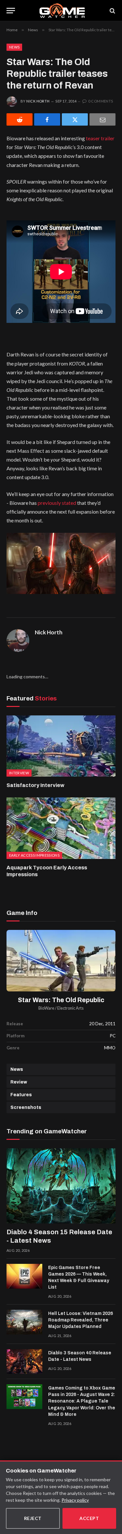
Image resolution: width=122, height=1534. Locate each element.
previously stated (57, 503)
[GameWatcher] (62, 10)
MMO (109, 1047)
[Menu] (11, 10)
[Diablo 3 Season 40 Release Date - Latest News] (24, 1361)
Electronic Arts (70, 1008)
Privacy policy (75, 1500)
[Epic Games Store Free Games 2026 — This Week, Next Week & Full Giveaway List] (24, 1276)
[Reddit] (20, 119)
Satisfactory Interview (35, 785)
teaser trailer (100, 138)
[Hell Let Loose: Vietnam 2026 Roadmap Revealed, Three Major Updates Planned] (24, 1322)
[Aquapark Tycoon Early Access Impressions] (61, 828)
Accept (89, 1518)
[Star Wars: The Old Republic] (61, 960)
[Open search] (111, 10)
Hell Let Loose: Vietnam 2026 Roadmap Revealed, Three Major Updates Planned (80, 1320)
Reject (33, 1518)
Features (21, 1094)
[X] (75, 119)
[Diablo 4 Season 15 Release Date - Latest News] (61, 1185)
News (14, 47)
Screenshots (25, 1107)
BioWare (46, 1008)
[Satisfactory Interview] (61, 746)
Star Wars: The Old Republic (61, 1000)
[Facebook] (47, 119)
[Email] (102, 119)
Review (18, 1082)
